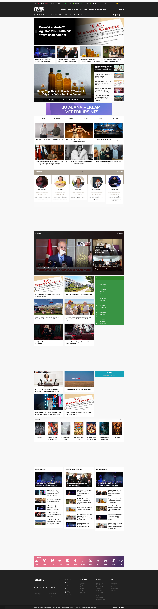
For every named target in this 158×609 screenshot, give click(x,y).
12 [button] (75, 100)
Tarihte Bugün (99, 592)
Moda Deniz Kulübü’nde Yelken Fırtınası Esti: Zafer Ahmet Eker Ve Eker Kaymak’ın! (62, 15)
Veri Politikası (38, 596)
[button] (80, 171)
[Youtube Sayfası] (44, 587)
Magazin (69, 9)
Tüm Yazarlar (119, 171)
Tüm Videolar (120, 233)
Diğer (104, 9)
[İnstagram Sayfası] (41, 587)
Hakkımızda (37, 593)
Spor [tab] (100, 119)
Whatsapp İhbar (52, 595)
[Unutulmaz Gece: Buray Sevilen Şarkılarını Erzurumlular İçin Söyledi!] (48, 479)
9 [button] (66, 100)
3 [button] (49, 100)
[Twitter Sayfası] (38, 587)
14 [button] (80, 100)
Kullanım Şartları (52, 593)
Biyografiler (114, 586)
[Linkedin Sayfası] (47, 587)
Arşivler (69, 589)
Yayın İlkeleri (38, 595)
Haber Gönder (51, 596)
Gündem (63, 9)
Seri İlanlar (98, 595)
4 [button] (52, 100)
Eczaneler (98, 588)
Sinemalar (98, 594)
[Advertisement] (79, 219)
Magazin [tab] (57, 119)
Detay (115, 607)
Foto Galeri (70, 579)
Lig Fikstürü (99, 590)
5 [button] (55, 100)
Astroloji (113, 590)
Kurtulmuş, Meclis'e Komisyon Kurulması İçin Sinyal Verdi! (55, 268)
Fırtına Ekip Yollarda (118, 437)
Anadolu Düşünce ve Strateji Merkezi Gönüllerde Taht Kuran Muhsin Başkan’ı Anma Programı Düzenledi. (108, 267)
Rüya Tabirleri (114, 588)
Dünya (81, 9)
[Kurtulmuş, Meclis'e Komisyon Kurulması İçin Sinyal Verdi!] (64, 255)
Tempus (92, 437)
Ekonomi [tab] (115, 119)
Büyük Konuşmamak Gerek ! (115, 197)
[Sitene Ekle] (55, 587)
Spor (85, 9)
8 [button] (63, 100)
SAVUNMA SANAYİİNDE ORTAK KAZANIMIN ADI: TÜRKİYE (79, 199)
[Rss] (50, 587)
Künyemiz (69, 592)
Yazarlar (69, 586)
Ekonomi (91, 9)
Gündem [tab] (42, 119)
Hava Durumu (99, 583)
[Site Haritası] (52, 587)
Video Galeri (70, 583)
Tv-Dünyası (98, 9)
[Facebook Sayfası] (35, 587)
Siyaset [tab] (71, 119)
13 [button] (77, 100)
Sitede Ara (114, 583)
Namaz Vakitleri (100, 586)
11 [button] (72, 100)
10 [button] (69, 100)
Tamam (122, 607)
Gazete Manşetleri (100, 599)
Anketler (113, 585)
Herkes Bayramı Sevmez (43, 197)
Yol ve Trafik (99, 585)
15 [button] (83, 100)
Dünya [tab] (86, 119)
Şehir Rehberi (99, 597)
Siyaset (76, 9)
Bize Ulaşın (70, 595)
